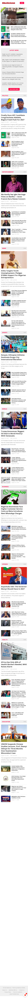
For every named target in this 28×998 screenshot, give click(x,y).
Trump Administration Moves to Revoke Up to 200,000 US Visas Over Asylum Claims (17, 470)
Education (6, 722)
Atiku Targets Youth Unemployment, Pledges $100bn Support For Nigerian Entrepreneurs (13, 274)
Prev (2, 16)
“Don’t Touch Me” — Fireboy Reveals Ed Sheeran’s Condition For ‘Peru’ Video (19, 231)
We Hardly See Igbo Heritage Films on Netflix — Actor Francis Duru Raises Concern (18, 42)
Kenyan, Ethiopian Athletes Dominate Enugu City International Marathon (13, 357)
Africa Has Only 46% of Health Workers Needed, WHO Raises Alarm (14, 664)
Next (25, 16)
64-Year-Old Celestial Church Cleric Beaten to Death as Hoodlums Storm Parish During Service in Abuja (18, 323)
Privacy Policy (8, 992)
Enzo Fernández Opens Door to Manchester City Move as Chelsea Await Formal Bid (19, 374)
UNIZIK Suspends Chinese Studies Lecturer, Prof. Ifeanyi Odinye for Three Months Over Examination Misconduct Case (14, 748)
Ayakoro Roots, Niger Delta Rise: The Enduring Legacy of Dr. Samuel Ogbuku (19, 632)
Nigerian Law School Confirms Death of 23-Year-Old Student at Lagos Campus (18, 788)
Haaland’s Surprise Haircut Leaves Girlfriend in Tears (18, 390)
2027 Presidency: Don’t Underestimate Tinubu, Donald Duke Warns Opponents (17, 143)
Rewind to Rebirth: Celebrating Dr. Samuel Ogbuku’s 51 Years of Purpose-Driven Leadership (18, 623)
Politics (5, 95)
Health (4, 640)
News (4, 248)
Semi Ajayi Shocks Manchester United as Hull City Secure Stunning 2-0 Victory (18, 400)
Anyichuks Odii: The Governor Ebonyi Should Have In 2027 (14, 587)
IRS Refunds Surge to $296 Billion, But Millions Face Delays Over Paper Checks (18, 479)
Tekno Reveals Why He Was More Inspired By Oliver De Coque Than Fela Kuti (18, 222)
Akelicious (9, 987)
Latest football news (14, 994)
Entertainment (8, 172)
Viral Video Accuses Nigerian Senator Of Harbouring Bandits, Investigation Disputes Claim (13, 21)
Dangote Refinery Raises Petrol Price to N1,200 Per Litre (18, 546)
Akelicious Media (21, 987)
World (4, 409)
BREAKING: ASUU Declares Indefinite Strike (18, 797)
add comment (13, 122)
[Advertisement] (14, 820)
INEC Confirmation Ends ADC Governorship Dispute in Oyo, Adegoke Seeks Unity (19, 28)
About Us (4, 990)
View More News (14, 89)
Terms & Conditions (17, 992)
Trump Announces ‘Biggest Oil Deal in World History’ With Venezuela (12, 433)
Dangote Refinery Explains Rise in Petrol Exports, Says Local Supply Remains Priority (18, 537)
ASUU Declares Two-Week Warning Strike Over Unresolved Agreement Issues (18, 778)
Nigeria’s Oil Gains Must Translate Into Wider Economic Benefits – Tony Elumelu (18, 556)
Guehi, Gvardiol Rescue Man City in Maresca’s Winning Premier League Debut (18, 382)
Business (5, 486)
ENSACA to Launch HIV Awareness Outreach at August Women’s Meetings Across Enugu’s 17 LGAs (18, 705)
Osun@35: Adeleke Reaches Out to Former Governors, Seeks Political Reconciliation (18, 35)
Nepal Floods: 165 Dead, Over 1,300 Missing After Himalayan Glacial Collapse (18, 450)
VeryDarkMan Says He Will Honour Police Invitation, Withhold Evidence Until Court (18, 240)
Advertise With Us (13, 990)
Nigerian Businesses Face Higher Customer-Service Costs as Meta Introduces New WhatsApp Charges (12, 510)
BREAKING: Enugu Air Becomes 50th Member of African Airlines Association (18, 528)
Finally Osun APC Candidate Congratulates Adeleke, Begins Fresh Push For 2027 (13, 117)
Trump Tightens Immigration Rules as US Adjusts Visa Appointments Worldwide (18, 459)
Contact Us (21, 990)
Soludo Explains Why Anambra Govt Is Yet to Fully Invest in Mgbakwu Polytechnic (17, 768)
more (25, 95)
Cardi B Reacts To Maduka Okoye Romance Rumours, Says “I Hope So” (18, 213)
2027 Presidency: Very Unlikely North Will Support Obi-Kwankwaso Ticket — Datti (18, 153)
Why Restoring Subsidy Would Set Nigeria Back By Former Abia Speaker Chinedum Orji (18, 604)
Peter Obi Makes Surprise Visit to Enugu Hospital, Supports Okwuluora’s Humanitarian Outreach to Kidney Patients (18, 682)
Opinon (5, 564)
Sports (4, 332)
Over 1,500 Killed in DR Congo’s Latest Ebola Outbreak (17, 714)
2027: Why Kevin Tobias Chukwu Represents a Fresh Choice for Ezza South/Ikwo (18, 613)
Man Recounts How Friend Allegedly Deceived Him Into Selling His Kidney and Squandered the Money (19, 313)
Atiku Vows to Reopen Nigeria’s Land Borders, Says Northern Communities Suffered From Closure (19, 164)
